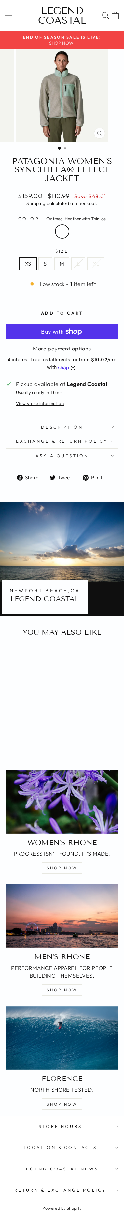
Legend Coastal (62, 15)
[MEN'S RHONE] (62, 916)
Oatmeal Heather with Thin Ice (62, 231)
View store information (40, 403)
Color (62, 218)
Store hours (60, 1126)
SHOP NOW (62, 867)
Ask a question (62, 455)
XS (28, 263)
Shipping (35, 203)
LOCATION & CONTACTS (60, 1147)
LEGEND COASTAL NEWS (60, 1168)
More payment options (62, 348)
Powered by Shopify (61, 1208)
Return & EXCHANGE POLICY (60, 1190)
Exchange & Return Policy (62, 441)
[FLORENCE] (62, 1038)
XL (96, 263)
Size (62, 251)
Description (62, 427)
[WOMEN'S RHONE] (62, 802)
